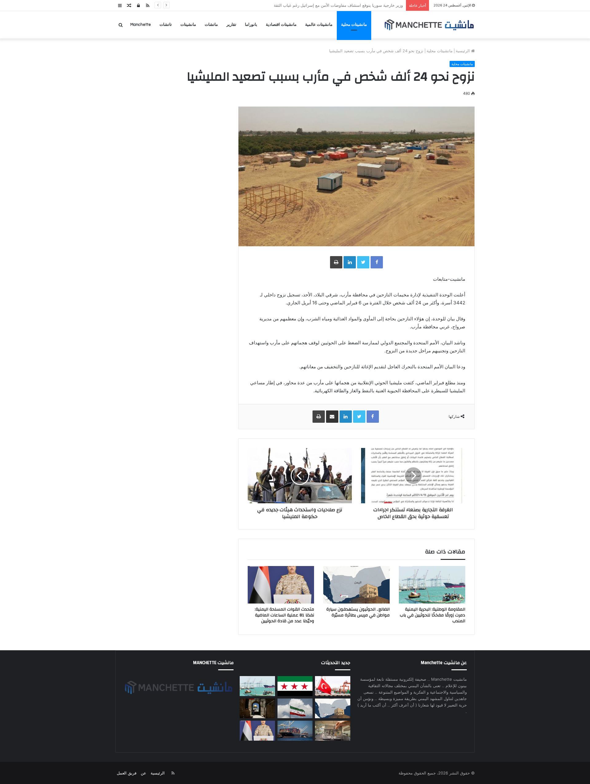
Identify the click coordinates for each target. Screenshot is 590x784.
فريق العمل (126, 772)
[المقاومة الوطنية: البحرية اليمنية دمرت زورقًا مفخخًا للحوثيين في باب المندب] (432, 585)
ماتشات (211, 24)
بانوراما (251, 24)
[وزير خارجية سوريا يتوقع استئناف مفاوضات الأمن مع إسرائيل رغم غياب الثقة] (295, 686)
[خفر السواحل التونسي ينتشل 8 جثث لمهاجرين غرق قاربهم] (332, 686)
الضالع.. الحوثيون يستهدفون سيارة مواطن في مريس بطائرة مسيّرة (358, 612)
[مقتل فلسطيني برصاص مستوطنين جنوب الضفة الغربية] (257, 709)
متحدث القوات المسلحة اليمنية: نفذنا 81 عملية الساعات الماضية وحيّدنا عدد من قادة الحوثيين (284, 615)
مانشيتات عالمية (318, 24)
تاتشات (165, 24)
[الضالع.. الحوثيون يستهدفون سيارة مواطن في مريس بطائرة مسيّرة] (356, 585)
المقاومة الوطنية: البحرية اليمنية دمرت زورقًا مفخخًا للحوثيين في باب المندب (338, 5)
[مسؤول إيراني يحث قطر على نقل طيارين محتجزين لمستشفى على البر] (295, 709)
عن (143, 772)
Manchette (140, 24)
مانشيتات (188, 24)
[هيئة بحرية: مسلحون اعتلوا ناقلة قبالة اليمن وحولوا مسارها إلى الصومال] (295, 731)
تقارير (231, 24)
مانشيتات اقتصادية (281, 24)
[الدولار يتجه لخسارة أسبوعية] (332, 731)
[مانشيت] (429, 24)
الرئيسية (463, 50)
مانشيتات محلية (354, 24)
